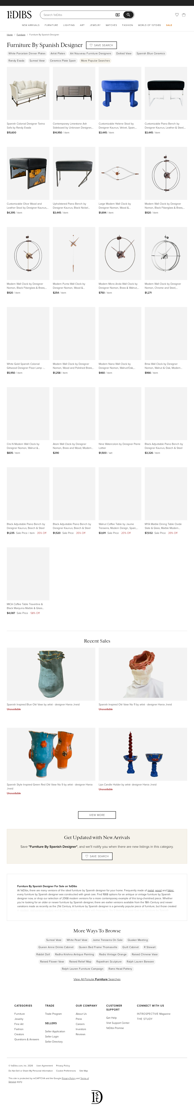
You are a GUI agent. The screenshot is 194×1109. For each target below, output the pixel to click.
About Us (81, 1013)
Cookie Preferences (66, 1070)
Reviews (80, 1034)
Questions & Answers (26, 1039)
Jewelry (95, 25)
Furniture (51, 25)
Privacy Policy (63, 1065)
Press (79, 1019)
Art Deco (64, 910)
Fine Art (18, 1024)
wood (158, 890)
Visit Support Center (117, 1023)
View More (97, 815)
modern (24, 910)
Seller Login (52, 1036)
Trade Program (53, 1013)
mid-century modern (42, 910)
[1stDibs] (19, 14)
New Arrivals (31, 25)
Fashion (127, 25)
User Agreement (44, 1065)
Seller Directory (54, 1041)
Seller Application (55, 1031)
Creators (19, 1034)
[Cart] (183, 14)
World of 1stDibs (149, 25)
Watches (111, 25)
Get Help (111, 1017)
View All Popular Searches (97, 979)
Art (82, 25)
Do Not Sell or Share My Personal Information (31, 1070)
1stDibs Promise (115, 1028)
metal (151, 890)
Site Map (83, 1070)
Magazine (154, 1013)
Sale (169, 25)
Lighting (69, 25)
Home (10, 34)
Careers (80, 1024)
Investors (81, 1029)
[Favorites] (177, 14)
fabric (170, 890)
